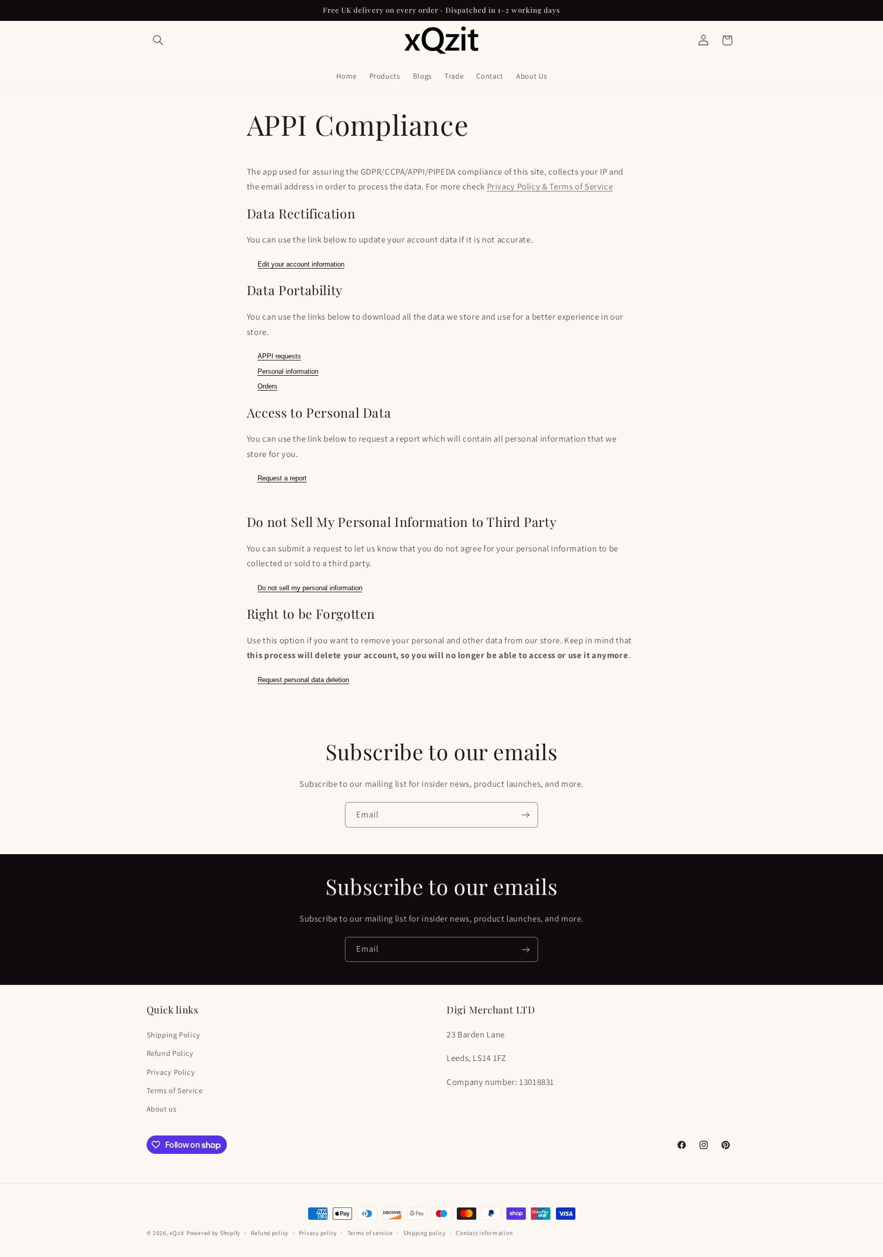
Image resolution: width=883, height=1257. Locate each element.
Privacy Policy (171, 1071)
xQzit (177, 1233)
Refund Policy (170, 1053)
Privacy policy (318, 1233)
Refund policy (270, 1233)
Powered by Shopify (213, 1233)
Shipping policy (424, 1233)
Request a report (282, 478)
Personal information (288, 371)
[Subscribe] (526, 814)
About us (162, 1109)
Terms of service (370, 1233)
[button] (158, 40)
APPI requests (279, 356)
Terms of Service (175, 1090)
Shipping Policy (173, 1034)
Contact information (484, 1233)
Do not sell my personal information (310, 588)
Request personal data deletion (303, 680)
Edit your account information (301, 264)
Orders (267, 386)
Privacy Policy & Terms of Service (550, 186)
